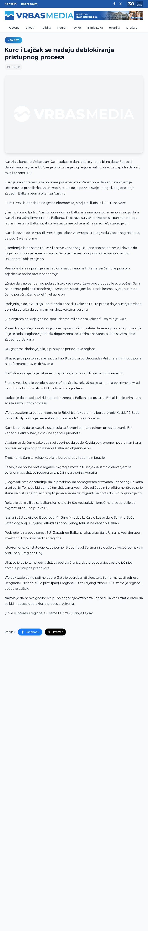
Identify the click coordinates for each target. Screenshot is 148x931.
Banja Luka (95, 27)
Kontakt (11, 4)
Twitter (57, 632)
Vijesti (30, 27)
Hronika (114, 27)
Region (62, 27)
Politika (45, 27)
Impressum (29, 4)
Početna (13, 27)
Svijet (77, 27)
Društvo (131, 27)
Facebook (32, 632)
